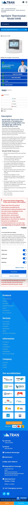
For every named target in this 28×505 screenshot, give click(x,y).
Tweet (14, 98)
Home (2, 8)
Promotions (6, 342)
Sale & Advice (6, 324)
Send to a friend (7, 109)
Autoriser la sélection (14, 276)
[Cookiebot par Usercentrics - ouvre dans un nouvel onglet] (21, 228)
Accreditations (6, 346)
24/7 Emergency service (13, 488)
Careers (5, 365)
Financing (5, 349)
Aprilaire (9, 90)
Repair (4, 331)
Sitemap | (24, 500)
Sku (2, 36)
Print (4, 111)
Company (5, 362)
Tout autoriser (14, 271)
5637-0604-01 (10, 462)
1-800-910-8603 (9, 442)
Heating (5, 301)
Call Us (7, 503)
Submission (8, 457)
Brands (4, 308)
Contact (5, 367)
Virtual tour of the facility (9, 333)
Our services (6, 321)
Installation (5, 326)
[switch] (25, 254)
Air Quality (5, 303)
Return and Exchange (8, 354)
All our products (7, 313)
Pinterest (14, 106)
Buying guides (6, 351)
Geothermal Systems (8, 306)
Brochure (6, 94)
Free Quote (21, 503)
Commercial (6, 310)
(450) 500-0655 (9, 448)
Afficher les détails (19, 267)
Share (14, 101)
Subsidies (5, 344)
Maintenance (6, 328)
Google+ (14, 103)
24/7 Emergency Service (14, 423)
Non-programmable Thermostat (8, 10)
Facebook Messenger (12, 452)
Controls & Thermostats (10, 8)
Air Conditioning (7, 299)
